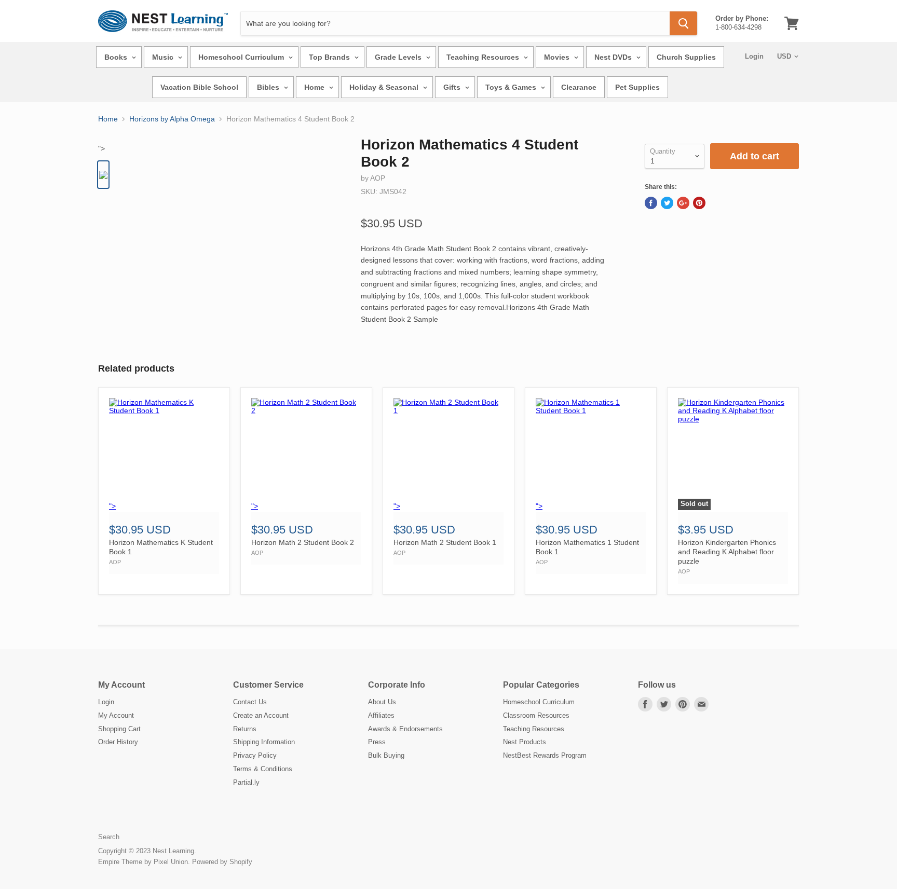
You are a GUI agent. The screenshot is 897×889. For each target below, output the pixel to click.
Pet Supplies (637, 87)
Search (108, 837)
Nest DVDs (614, 57)
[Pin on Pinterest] (699, 203)
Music (163, 57)
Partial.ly (246, 782)
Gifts (453, 87)
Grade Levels (399, 57)
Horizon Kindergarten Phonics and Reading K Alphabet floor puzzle (727, 552)
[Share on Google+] (683, 203)
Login (754, 56)
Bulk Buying (386, 755)
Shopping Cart (119, 729)
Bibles (269, 87)
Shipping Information (264, 742)
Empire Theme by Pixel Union (143, 862)
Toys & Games (511, 87)
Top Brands (330, 57)
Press (377, 742)
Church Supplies (686, 57)
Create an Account (261, 715)
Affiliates (381, 715)
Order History (118, 742)
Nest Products (524, 742)
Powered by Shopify (222, 862)
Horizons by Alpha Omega (172, 119)
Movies (558, 57)
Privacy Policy (255, 755)
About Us (382, 702)
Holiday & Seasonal (384, 87)
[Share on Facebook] (651, 203)
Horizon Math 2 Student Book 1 (444, 542)
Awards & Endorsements (405, 729)
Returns (244, 729)
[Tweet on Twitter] (667, 203)
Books (116, 57)
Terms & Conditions (262, 769)
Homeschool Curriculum (242, 57)
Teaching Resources (483, 57)
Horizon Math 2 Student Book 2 (302, 542)
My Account (116, 715)
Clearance (578, 87)
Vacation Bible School (199, 87)
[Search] (683, 23)
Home (315, 87)
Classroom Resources (536, 715)
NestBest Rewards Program (545, 755)
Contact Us (250, 702)
